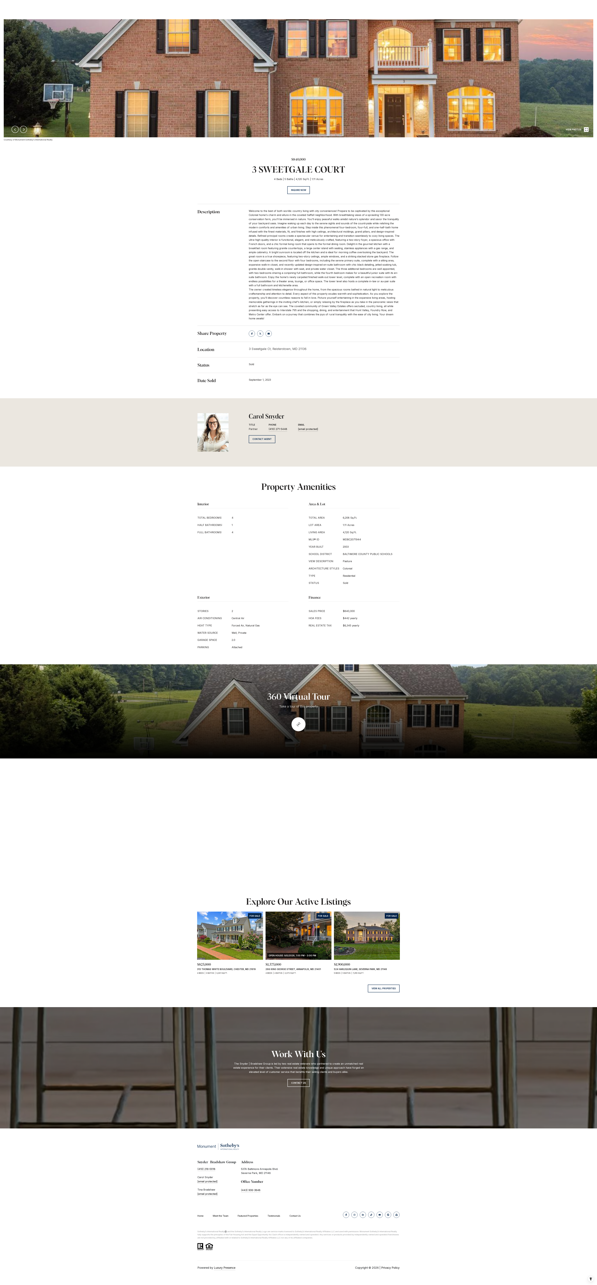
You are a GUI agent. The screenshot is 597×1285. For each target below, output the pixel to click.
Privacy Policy (390, 1267)
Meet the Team (220, 1215)
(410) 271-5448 (278, 429)
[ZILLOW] (396, 1215)
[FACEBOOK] (346, 1215)
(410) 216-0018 (206, 1169)
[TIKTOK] (371, 1215)
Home (200, 1215)
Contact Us (295, 1216)
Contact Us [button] (298, 1083)
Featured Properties (248, 1215)
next (23, 129)
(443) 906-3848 (250, 1190)
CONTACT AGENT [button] (262, 439)
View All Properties (384, 988)
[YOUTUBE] (380, 1215)
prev (15, 129)
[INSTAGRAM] (354, 1215)
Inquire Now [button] (298, 190)
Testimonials (274, 1215)
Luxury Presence (224, 1267)
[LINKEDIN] (363, 1215)
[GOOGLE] (388, 1215)
